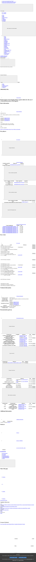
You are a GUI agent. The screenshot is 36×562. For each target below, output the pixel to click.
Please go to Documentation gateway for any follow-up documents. (10, 129)
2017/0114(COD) (7, 119)
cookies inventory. (21, 560)
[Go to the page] (25, 262)
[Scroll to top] (7, 463)
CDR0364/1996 (20, 404)
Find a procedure (2, 57)
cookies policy (14, 560)
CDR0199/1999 (20, 408)
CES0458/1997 (20, 406)
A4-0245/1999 (20, 274)
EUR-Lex (8, 422)
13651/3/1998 (20, 267)
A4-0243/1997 (21, 335)
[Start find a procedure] (7, 62)
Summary (33, 247)
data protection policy (30, 559)
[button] (14, 520)
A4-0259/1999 (20, 271)
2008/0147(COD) (7, 118)
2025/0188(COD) (7, 120)
